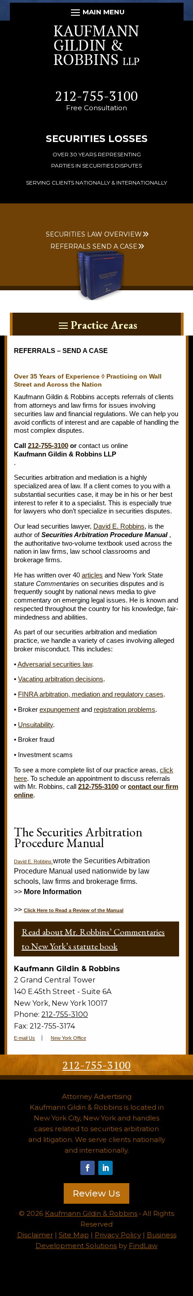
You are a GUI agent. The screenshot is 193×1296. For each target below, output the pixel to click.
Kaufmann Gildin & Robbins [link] (91, 1213)
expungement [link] (59, 709)
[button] (97, 12)
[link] (96, 63)
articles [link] (92, 575)
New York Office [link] (68, 1038)
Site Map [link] (74, 1235)
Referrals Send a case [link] (93, 246)
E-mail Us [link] (24, 1038)
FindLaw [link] (143, 1245)
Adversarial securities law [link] (55, 664)
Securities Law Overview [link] (94, 234)
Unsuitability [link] (35, 724)
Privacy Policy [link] (118, 1235)
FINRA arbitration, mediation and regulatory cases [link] (90, 694)
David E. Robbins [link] (119, 526)
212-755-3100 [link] (96, 96)
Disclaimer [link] (35, 1235)
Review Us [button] (96, 1193)
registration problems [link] (124, 709)
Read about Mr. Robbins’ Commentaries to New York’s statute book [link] (93, 939)
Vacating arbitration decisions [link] (60, 679)
